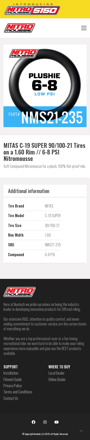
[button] (84, 28)
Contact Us (10, 398)
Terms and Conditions (17, 392)
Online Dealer (57, 379)
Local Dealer (56, 373)
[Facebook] (33, 422)
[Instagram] (45, 422)
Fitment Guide (12, 379)
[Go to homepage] (19, 28)
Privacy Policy (12, 385)
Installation (10, 373)
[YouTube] (56, 422)
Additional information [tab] (28, 190)
